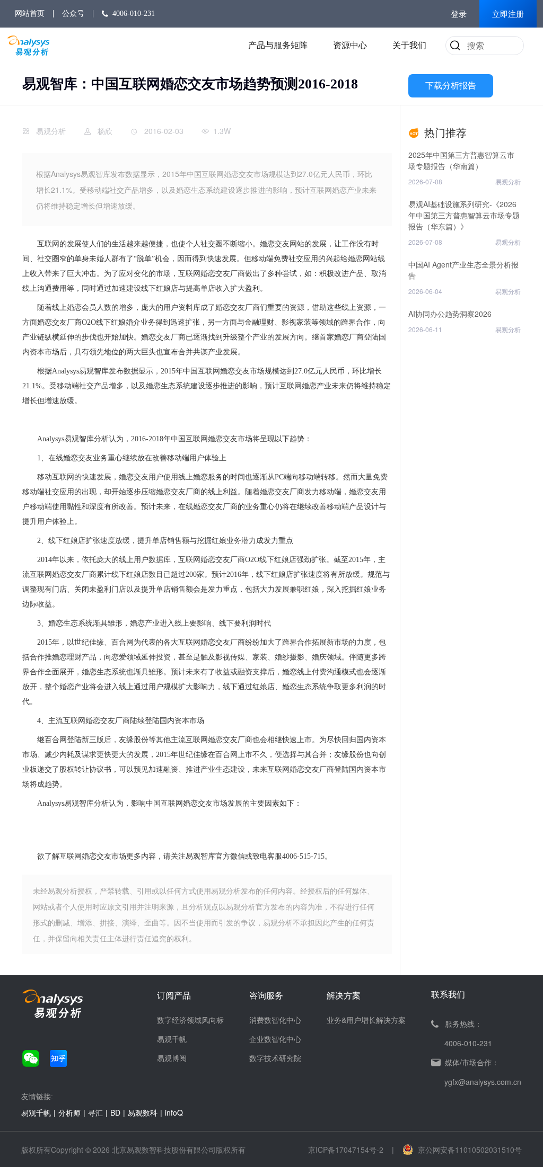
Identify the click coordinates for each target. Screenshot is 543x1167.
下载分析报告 (450, 85)
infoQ (174, 1112)
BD (115, 1112)
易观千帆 (172, 1039)
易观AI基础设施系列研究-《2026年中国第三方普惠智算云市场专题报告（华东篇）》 (464, 215)
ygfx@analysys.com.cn (482, 1081)
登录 (459, 14)
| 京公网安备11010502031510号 (457, 1149)
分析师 (69, 1112)
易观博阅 (172, 1058)
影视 (289, 322)
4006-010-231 (133, 13)
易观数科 (142, 1112)
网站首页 (30, 13)
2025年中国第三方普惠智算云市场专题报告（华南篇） (461, 160)
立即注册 (508, 14)
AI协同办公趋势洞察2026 (450, 313)
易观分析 (51, 131)
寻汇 (95, 1112)
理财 (266, 322)
